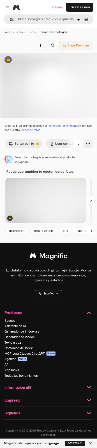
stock (19, 32)
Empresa (12, 400)
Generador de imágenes (22, 331)
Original (29, 60)
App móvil (12, 370)
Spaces (10, 321)
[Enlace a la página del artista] (9, 160)
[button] (48, 293)
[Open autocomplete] (10, 19)
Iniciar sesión (79, 7)
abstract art (17, 231)
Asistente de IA (15, 326)
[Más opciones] (40, 45)
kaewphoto (21, 162)
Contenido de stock (19, 348)
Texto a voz (13, 342)
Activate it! (75, 443)
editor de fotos (30, 130)
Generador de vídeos (20, 337)
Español (48, 293)
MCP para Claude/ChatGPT (30, 354)
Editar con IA (21, 145)
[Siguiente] (78, 143)
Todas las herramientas (21, 376)
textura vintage (43, 231)
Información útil (18, 387)
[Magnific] (48, 256)
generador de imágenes (63, 126)
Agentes (15, 359)
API (7, 365)
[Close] (90, 443)
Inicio (8, 32)
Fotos (32, 32)
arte (65, 231)
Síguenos (12, 413)
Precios (57, 7)
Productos (13, 312)
